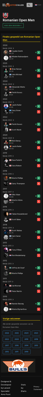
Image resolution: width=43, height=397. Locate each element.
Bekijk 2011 (7, 281)
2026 (7, 333)
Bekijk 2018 (7, 174)
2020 (17, 339)
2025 (17, 333)
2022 (7, 339)
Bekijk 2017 (7, 192)
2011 (16, 351)
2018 (36, 339)
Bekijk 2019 (7, 156)
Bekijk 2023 (7, 102)
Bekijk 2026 (7, 48)
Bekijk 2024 (7, 84)
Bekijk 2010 (7, 299)
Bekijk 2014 (7, 227)
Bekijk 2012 (7, 263)
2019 (26, 339)
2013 (36, 345)
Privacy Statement (38, 388)
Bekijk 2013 (7, 245)
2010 (26, 351)
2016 (17, 345)
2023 (36, 333)
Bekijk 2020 (7, 138)
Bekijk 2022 (7, 120)
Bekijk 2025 (7, 66)
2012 (7, 351)
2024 (26, 333)
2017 (7, 345)
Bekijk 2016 (7, 209)
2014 (26, 345)
